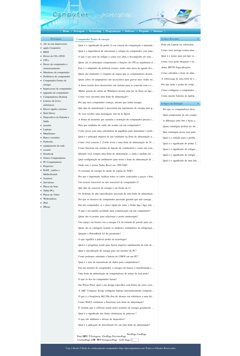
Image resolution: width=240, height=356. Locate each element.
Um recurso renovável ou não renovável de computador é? (109, 182)
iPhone (46, 206)
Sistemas (158, 31)
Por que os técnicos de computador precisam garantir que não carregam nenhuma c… (116, 199)
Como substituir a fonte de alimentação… (179, 72)
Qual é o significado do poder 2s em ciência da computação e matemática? (116, 45)
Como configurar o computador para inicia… (179, 90)
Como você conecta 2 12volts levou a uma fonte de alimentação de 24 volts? (116, 142)
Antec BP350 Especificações (176, 67)
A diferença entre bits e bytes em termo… (181, 120)
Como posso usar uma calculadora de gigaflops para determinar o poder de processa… (116, 130)
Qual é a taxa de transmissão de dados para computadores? (109, 262)
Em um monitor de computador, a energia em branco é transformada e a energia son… (116, 267)
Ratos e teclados (51, 137)
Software (130, 31)
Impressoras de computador (57, 88)
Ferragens (79, 31)
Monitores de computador (56, 72)
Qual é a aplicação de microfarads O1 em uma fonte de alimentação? (114, 324)
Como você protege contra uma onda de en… (179, 50)
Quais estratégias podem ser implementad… (181, 126)
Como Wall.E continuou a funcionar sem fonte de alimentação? (111, 302)
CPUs (46, 60)
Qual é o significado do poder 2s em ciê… (181, 143)
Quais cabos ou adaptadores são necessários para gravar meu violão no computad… (116, 79)
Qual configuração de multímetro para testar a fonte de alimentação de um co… (116, 159)
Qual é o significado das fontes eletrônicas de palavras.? (107, 313)
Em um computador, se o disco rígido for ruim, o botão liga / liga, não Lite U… (116, 205)
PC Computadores (52, 161)
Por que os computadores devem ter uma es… (181, 109)
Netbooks (48, 141)
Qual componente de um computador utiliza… (181, 114)
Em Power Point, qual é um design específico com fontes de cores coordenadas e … (116, 284)
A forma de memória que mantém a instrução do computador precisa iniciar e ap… (116, 119)
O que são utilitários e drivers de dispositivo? (102, 319)
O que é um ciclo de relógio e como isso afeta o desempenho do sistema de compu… (116, 56)
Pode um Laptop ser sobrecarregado (179, 44)
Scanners (47, 178)
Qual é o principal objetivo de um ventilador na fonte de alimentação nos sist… (116, 136)
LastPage (141, 334)
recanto (47, 149)
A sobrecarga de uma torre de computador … (179, 78)
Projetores (48, 166)
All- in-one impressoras (55, 43)
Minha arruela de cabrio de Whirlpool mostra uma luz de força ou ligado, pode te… (116, 90)
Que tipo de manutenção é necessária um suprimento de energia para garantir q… (116, 108)
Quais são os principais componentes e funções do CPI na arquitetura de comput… (116, 62)
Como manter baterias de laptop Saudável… (179, 95)
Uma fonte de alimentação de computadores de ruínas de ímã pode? (114, 273)
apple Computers (52, 47)
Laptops (47, 129)
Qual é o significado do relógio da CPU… (181, 149)
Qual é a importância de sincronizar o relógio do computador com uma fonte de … (116, 50)
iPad (45, 202)
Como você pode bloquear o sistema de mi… (179, 61)
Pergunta (144, 31)
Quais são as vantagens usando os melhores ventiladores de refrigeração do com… (116, 227)
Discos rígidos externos (55, 109)
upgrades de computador (56, 92)
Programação (113, 31)
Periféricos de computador (56, 76)
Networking (95, 31)
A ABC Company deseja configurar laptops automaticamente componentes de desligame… (116, 290)
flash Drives (49, 113)
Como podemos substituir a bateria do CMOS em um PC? (108, 256)
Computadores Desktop (55, 96)
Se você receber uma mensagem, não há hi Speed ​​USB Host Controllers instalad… (104, 114)
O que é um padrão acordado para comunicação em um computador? (115, 210)
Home (66, 31)
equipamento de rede (54, 145)
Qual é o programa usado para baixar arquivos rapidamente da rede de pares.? (116, 244)
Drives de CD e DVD (54, 56)
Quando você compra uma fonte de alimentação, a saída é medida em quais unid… (116, 153)
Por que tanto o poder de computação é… (179, 84)
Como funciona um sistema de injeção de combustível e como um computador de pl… (116, 147)
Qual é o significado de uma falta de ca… (181, 160)
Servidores (48, 182)
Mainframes (49, 133)
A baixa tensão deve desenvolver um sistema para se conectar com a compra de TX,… (116, 85)
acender (47, 125)
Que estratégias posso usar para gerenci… (181, 132)
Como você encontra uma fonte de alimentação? (103, 96)
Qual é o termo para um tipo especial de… (179, 55)
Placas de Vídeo (51, 194)
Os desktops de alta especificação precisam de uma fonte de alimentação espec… (116, 193)
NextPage (131, 334)
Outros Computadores (54, 157)
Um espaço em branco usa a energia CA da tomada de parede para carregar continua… (116, 222)
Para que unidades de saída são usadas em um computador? (110, 125)
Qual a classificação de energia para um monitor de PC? (107, 250)
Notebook (48, 153)
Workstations (49, 198)
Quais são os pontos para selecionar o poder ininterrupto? (108, 216)
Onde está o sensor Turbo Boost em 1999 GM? (103, 165)
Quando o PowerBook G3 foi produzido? (100, 233)
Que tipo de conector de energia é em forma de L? (105, 187)
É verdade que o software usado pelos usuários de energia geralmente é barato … (116, 307)
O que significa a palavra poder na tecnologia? (103, 239)
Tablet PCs (48, 190)
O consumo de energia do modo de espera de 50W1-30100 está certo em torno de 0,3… (106, 171)
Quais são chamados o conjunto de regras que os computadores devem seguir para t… (116, 73)
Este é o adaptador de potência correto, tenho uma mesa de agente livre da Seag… (116, 68)
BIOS (46, 51)
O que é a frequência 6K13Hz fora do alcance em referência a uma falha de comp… (116, 296)
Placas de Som (50, 186)
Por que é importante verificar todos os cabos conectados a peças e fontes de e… (116, 176)
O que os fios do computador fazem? (98, 279)
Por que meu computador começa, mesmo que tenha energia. (110, 102)
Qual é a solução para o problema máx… (181, 137)
